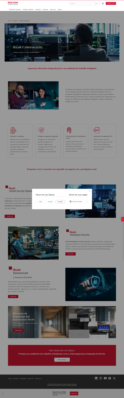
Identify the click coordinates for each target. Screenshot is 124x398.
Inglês (40, 201)
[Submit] (96, 3)
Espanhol (50, 201)
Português (60, 201)
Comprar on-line (111, 3)
